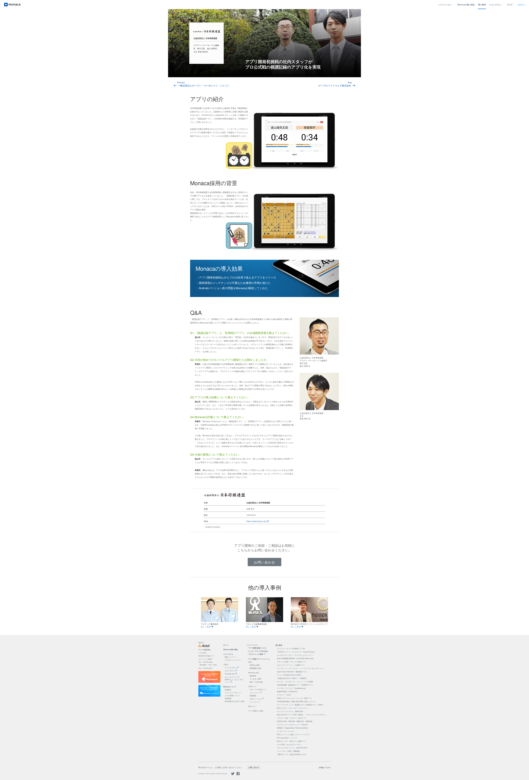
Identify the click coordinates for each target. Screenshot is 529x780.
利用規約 (228, 689)
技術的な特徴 (255, 665)
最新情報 (253, 676)
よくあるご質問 (255, 679)
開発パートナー (230, 657)
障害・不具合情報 (256, 682)
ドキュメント (255, 692)
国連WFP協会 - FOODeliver (287, 691)
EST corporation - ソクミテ (287, 738)
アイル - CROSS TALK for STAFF (289, 675)
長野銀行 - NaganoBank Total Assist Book (292, 728)
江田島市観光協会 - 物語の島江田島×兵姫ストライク (296, 701)
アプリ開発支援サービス (257, 648)
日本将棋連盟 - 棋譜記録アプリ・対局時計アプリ (295, 685)
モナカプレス (230, 670)
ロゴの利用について (232, 695)
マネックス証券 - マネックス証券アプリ (291, 661)
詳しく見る (206, 626)
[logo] (12, 4)
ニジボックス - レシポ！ (286, 731)
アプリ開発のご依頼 (255, 711)
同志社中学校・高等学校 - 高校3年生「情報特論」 (295, 721)
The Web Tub (230, 674)
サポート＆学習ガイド (258, 689)
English (328, 767)
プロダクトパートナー (233, 660)
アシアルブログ (230, 667)
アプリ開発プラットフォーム (259, 659)
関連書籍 (253, 695)
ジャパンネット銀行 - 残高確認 (288, 751)
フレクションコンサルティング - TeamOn (292, 724)
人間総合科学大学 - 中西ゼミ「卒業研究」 (292, 678)
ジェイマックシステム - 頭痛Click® (290, 711)
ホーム (225, 645)
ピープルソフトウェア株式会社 (334, 85)
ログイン (522, 4)
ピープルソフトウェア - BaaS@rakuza (291, 688)
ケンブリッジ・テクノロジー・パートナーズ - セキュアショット (301, 668)
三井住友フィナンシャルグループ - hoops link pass (296, 652)
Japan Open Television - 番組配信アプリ (292, 671)
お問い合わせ (264, 562)
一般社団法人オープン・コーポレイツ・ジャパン (203, 85)
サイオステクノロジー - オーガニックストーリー (295, 655)
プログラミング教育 (255, 654)
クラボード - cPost (284, 695)
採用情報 (228, 698)
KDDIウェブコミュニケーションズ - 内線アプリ (294, 698)
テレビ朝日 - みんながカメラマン (289, 744)
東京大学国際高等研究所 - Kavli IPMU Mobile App (295, 658)
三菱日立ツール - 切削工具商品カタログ (291, 754)
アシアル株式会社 (204, 650)
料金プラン (252, 706)
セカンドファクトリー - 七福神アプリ (291, 665)
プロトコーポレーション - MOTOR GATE (292, 747)
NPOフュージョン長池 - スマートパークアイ (293, 734)
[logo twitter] (232, 774)
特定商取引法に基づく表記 (235, 701)
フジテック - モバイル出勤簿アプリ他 (291, 648)
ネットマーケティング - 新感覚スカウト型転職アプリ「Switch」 (301, 704)
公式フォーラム (255, 699)
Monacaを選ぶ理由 (466, 4)
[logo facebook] (238, 775)
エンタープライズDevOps (258, 651)
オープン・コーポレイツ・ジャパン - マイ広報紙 (295, 681)
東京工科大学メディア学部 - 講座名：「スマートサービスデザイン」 (302, 714)
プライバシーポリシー (233, 692)
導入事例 (482, 4)
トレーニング (255, 702)
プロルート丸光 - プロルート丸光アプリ (291, 718)
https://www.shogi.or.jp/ (256, 521)
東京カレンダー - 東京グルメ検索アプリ (291, 741)
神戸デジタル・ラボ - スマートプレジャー (292, 708)
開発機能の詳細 (255, 668)
